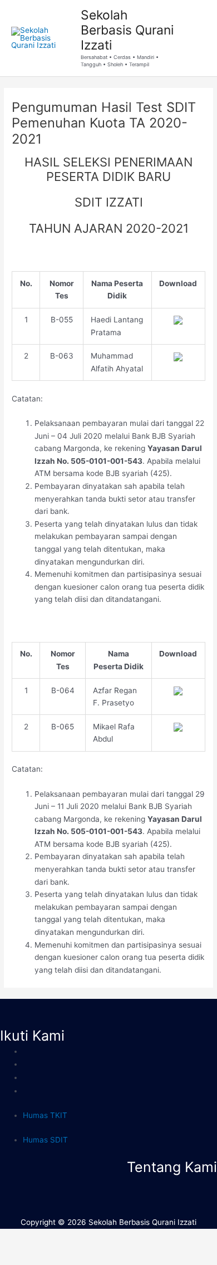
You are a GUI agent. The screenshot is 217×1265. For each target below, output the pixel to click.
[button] (108, 1182)
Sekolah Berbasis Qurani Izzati (127, 30)
